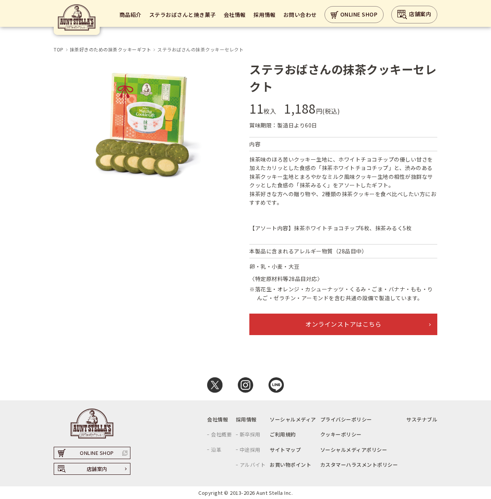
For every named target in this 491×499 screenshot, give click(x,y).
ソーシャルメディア (293, 419)
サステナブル (421, 419)
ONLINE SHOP (359, 14)
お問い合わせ (300, 14)
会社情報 (235, 14)
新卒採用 (250, 434)
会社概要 (221, 434)
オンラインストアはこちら (343, 324)
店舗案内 (420, 14)
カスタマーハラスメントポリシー (359, 464)
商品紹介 (130, 14)
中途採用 (250, 449)
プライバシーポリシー (346, 419)
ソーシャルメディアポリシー (353, 449)
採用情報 (265, 14)
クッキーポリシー (341, 434)
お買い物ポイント (290, 464)
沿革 (216, 449)
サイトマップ (285, 449)
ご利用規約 (283, 434)
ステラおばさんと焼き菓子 (182, 14)
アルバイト (253, 464)
